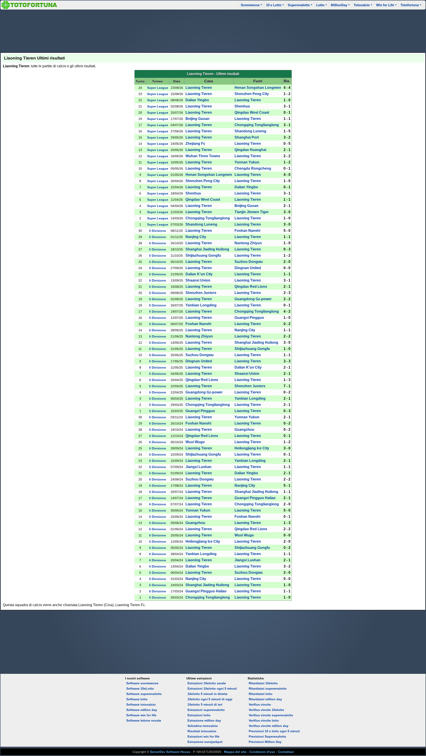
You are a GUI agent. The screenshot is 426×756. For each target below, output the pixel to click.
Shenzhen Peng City (252, 94)
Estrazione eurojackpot (205, 742)
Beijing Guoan (197, 119)
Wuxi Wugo (195, 442)
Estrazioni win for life (203, 736)
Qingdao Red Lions (251, 286)
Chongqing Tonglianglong (257, 125)
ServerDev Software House (170, 752)
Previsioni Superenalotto (267, 736)
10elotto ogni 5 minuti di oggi (209, 699)
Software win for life (141, 715)
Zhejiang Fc (195, 143)
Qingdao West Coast (252, 112)
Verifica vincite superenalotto (271, 715)
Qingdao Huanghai (250, 150)
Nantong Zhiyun (248, 243)
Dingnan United (248, 268)
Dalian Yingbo (197, 100)
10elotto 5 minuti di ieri (204, 704)
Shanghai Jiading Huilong (207, 249)
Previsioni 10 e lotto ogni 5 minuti (274, 731)
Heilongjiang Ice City (252, 448)
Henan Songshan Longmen (258, 87)
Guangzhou (244, 429)
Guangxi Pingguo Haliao (255, 498)
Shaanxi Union (197, 280)
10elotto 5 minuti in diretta (207, 694)
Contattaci (286, 752)
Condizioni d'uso (262, 752)
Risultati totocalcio (201, 731)
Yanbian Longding (201, 305)
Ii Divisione (157, 230)
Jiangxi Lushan (198, 467)
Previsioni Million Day (265, 742)
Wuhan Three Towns (202, 156)
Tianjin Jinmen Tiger (252, 212)
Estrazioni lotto (199, 715)
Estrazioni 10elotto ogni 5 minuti (212, 688)
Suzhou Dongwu (249, 262)
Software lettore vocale (143, 720)
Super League (157, 87)
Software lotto (137, 699)
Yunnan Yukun (247, 162)
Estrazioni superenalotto (206, 710)
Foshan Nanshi (247, 230)
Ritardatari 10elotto (263, 683)
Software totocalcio (141, 704)
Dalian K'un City (199, 274)
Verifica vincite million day (268, 726)
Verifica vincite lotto (264, 720)
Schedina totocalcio (202, 726)
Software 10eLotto (140, 688)
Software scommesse (142, 683)
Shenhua (242, 106)
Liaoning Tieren (198, 87)
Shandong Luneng (250, 131)
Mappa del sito (235, 752)
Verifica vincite (260, 704)
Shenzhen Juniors (200, 293)
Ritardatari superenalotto (268, 688)
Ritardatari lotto (260, 694)
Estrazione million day (204, 720)
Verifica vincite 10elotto (266, 710)
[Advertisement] (213, 30)
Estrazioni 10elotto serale (206, 683)
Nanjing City (195, 237)
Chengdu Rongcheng (253, 168)
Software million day (141, 710)
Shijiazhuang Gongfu (203, 255)
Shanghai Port (247, 137)
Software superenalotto (144, 694)
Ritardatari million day (265, 699)
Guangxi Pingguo (249, 317)
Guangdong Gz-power (253, 299)
